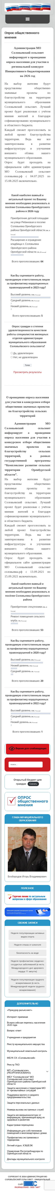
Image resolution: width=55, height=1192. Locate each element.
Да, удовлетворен (23, 353)
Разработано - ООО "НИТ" (27, 1187)
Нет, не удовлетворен (25, 357)
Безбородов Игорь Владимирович (27, 876)
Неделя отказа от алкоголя (27, 944)
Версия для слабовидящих (30, 748)
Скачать (33, 784)
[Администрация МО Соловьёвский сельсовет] (27, 7)
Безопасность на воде (27, 953)
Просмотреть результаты (27, 372)
